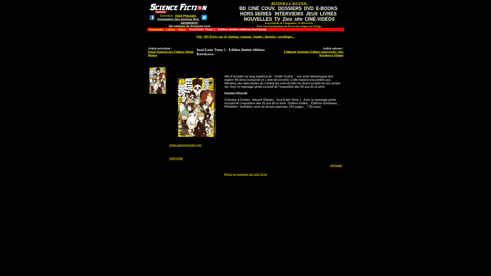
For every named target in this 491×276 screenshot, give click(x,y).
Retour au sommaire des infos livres (245, 174)
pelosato (336, 165)
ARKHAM (176, 158)
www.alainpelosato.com (185, 145)
